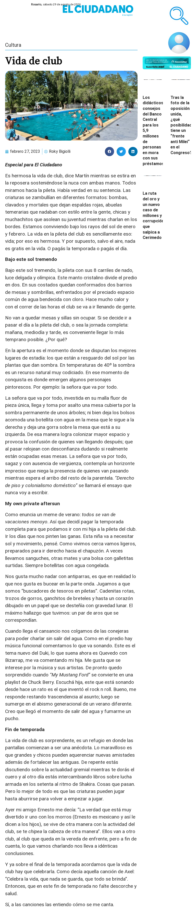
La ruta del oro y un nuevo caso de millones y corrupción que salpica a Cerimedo (153, 215)
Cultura (13, 45)
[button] (109, 151)
